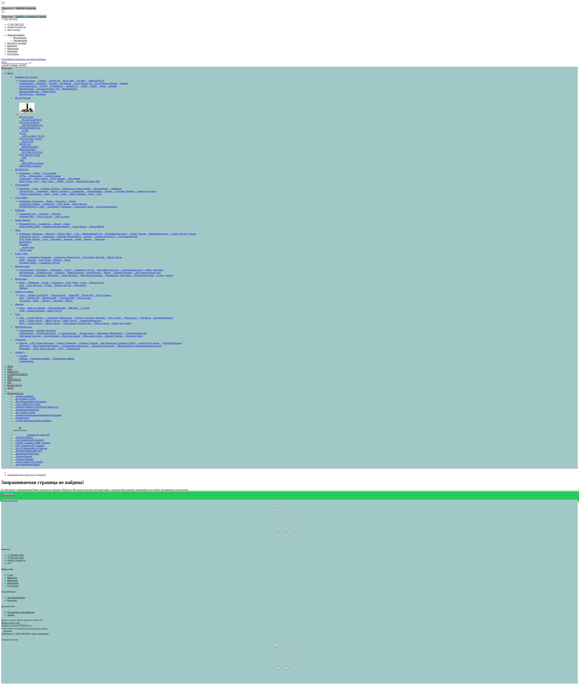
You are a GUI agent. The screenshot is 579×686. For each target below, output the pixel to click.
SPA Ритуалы (26, 94)
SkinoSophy (33, 453)
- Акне (34, 188)
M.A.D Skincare (23, 98)
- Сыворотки (77, 191)
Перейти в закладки (25, 8)
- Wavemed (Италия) (171, 343)
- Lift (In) (42, 86)
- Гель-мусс (59, 201)
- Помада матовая (34, 310)
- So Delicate (64, 83)
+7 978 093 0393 (15, 555)
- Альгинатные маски (105, 206)
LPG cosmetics (37, 445)
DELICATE (25, 144)
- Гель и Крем (113, 318)
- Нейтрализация (74, 272)
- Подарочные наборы (62, 358)
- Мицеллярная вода (157, 233)
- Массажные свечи (91, 336)
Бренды (23, 343)
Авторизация (20, 40)
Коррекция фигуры (29, 91)
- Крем (66, 224)
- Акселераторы (93, 191)
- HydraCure (53, 80)
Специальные (26, 83)
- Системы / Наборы (124, 191)
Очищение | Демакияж (31, 233)
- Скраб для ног (34, 323)
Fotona (25, 418)
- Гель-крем (54, 239)
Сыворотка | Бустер (29, 236)
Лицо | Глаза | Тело (28, 181)
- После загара (83, 298)
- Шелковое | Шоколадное (109, 333)
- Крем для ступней (120, 323)
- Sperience (40, 94)
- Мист (35, 300)
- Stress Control (40, 178)
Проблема (24, 188)
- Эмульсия (98, 239)
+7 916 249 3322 (15, 24)
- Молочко (49, 233)
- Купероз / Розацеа (49, 188)
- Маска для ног (100, 323)
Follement (20, 210)
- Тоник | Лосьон (137, 233)
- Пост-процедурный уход (147, 272)
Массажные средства (30, 336)
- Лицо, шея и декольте (43, 348)
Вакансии (12, 577)
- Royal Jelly (67, 80)
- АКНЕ (59, 181)
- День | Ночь (46, 181)
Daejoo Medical (22, 220)
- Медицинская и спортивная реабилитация (138, 346)
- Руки (90, 194)
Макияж (19, 304)
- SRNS (92, 86)
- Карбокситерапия (121, 272)
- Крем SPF (72, 295)
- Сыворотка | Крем (82, 206)
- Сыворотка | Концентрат (66, 257)
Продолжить (8, 8)
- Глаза (54, 194)
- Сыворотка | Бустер (48, 262)
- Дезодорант (79, 285)
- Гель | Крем (62, 204)
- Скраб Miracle (78, 226)
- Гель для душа (33, 285)
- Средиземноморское (135, 333)
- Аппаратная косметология (74, 346)
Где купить (13, 586)
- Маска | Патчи (113, 257)
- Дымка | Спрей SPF (36, 295)
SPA (9, 382)
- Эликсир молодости (103, 236)
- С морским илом (66, 333)
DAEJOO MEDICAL (48, 407)
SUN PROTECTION (29, 155)
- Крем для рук (69, 320)
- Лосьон (56, 224)
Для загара (24, 300)
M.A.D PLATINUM (29, 122)
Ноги (22, 323)
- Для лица (42, 214)
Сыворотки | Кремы (29, 204)
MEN (10, 377)
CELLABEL (21, 197)
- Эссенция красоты (126, 236)
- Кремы (107, 191)
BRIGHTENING (27, 149)
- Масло (68, 300)
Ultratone (29, 459)
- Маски (106, 272)
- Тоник (71, 201)
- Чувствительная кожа (90, 275)
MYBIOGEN (21, 169)
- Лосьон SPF (32, 298)
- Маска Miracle (95, 226)
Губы (22, 260)
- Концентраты (92, 272)
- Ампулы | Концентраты (68, 236)
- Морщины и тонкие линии (75, 188)
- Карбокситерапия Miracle (55, 226)
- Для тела (55, 214)
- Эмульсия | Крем (133, 336)
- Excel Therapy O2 (82, 83)
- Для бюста (144, 318)
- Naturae (123, 83)
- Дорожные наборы (39, 358)
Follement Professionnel (50, 415)
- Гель (75, 233)
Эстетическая (26, 270)
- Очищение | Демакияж (38, 257)
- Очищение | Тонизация (58, 206)
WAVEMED (34, 464)
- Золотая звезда (85, 333)
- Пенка (35, 173)
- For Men (79, 80)
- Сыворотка (47, 204)
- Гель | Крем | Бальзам (92, 257)
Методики (24, 346)
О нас (10, 575)
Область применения (30, 194)
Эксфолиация (26, 330)
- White (101, 86)
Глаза (22, 257)
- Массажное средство (107, 270)
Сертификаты (26, 361)
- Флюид (87, 239)
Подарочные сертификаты (20, 612)
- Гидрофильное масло (115, 233)
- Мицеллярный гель (91, 233)
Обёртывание (26, 333)
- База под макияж (35, 308)
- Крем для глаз (78, 204)
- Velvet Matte (73, 178)
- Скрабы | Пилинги (45, 330)
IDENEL (29, 437)
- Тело (98, 194)
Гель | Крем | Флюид (29, 239)
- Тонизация (55, 270)
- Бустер (86, 236)
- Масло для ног (52, 323)
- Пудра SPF (86, 295)
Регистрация (19, 37)
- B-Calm (52, 83)
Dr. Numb (30, 412)
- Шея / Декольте (76, 194)
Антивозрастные (28, 86)
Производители (15, 393)
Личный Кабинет (16, 597)
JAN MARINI (22, 185)
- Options (41, 80)
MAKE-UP (12, 371)
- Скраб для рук (33, 320)
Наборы (23, 288)
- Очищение (41, 191)
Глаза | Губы (21, 253)
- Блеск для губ (53, 310)
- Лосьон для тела (61, 285)
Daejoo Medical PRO (29, 226)
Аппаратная (25, 275)
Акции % (20, 352)
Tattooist (28, 456)
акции (10, 388)
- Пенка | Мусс (63, 233)
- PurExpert (40, 83)
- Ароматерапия (50, 336)
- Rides (83, 86)
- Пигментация (99, 188)
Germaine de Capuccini (26, 77)
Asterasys (29, 396)
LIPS (21, 160)
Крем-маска (25, 242)
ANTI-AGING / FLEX (30, 139)
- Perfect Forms (47, 91)
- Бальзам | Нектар (112, 336)
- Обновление (34, 176)
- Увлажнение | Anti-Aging (117, 275)
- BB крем (72, 308)
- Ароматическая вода (89, 320)
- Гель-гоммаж (48, 173)
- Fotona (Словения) (65, 343)
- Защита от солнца (145, 191)
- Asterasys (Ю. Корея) (148, 343)
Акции (10, 615)
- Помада (56, 260)
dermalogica (33, 409)
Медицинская (26, 272)
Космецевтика (26, 89)
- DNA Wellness (56, 178)
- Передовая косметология (44, 346)
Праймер (23, 244)
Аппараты (20, 339)
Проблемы (24, 348)
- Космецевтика (68, 89)
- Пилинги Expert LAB (47, 89)
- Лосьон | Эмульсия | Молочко (89, 318)
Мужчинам (21, 279)
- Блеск (66, 260)
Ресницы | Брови (27, 262)
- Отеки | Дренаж (163, 275)
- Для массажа (129, 318)
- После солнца (102, 295)
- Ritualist (111, 86)
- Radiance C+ (71, 86)
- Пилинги (59, 272)
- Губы (63, 194)
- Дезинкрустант (43, 272)
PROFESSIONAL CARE (31, 206)
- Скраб (66, 270)
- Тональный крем (56, 308)
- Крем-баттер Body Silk (87, 181)
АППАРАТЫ (14, 380)
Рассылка (12, 600)
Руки (21, 320)
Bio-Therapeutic (39, 401)
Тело (21, 285)
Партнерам (13, 583)
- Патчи (68, 181)
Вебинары (12, 580)
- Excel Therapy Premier (105, 83)
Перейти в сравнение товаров (30, 16)
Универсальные (27, 80)
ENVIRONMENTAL (30, 128)
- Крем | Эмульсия (153, 270)
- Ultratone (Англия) (87, 343)
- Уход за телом (61, 216)
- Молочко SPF (48, 298)
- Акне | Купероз (68, 275)
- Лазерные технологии (101, 346)
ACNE (22, 133)
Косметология (22, 266)
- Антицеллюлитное (45, 333)
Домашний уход (27, 214)
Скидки (23, 356)
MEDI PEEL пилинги (30, 166)
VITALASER (36, 462)
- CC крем (84, 308)
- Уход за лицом (43, 216)
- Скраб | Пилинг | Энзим (182, 233)
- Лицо (46, 194)
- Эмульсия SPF (57, 295)
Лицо (18, 230)
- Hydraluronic (55, 86)
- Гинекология (72, 348)
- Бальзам (67, 239)
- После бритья (95, 282)
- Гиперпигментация (142, 275)
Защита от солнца (24, 291)
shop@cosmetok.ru (16, 27)
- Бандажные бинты (162, 318)
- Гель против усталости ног (76, 323)
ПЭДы (22, 176)
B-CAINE (31, 399)
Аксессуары (25, 250)
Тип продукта (26, 191)
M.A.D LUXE (26, 117)
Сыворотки (25, 178)
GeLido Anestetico (43, 420)
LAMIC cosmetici (41, 443)
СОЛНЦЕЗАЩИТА (17, 374)
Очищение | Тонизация (31, 201)
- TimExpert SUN (95, 80)
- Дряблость (115, 188)
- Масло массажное (70, 336)
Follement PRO (26, 216)
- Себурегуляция (51, 176)
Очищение (24, 173)
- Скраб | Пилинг (34, 318)
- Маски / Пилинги (58, 191)
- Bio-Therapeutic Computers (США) (117, 343)
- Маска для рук (51, 320)
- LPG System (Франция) (41, 343)
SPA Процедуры (23, 327)
